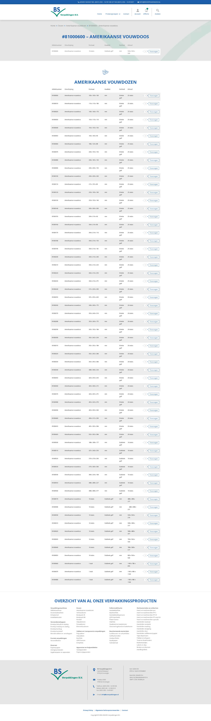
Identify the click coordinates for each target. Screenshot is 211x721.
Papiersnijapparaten (83, 652)
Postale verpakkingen (59, 638)
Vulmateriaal (113, 643)
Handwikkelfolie (114, 610)
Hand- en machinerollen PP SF (147, 615)
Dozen (60, 25)
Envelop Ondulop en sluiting (60, 627)
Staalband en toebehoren (118, 624)
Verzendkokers (56, 641)
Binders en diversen (143, 647)
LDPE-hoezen (80, 640)
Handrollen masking (143, 626)
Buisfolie (79, 638)
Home (99, 14)
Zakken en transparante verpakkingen (90, 631)
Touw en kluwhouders (144, 640)
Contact (126, 14)
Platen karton (113, 620)
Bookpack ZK (80, 615)
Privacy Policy (88, 710)
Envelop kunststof (57, 631)
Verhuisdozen (81, 613)
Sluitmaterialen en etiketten (147, 608)
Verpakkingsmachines (59, 608)
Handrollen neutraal (143, 622)
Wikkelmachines (56, 610)
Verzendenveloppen (58, 622)
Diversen (54, 645)
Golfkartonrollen (115, 636)
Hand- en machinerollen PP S (146, 613)
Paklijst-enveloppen (143, 638)
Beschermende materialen (119, 631)
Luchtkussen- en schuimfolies (119, 633)
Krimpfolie (79, 643)
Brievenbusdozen (82, 626)
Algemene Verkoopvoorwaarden (107, 710)
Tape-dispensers (142, 636)
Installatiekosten (56, 617)
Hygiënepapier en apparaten (60, 652)
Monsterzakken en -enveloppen (61, 633)
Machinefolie (113, 613)
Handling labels (142, 650)
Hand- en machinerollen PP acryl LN (148, 617)
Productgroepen (112, 14)
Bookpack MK (80, 617)
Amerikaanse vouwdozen (76, 25)
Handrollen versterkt (144, 624)
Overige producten (57, 650)
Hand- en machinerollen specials (148, 620)
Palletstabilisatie (115, 608)
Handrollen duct (142, 631)
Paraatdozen (80, 624)
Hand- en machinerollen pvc (146, 610)
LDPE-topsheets (114, 617)
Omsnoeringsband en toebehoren (120, 626)
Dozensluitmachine (57, 613)
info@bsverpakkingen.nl (149, 2)
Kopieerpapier (55, 648)
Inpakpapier (113, 640)
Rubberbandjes (142, 643)
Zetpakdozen (80, 622)
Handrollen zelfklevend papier (147, 633)
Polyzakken (80, 633)
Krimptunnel (55, 615)
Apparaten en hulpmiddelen (86, 647)
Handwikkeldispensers (117, 615)
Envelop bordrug (56, 629)
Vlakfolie (112, 622)
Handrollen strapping (144, 629)
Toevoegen (154, 51)
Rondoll (79, 620)
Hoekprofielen (114, 638)
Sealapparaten (81, 650)
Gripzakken (80, 636)
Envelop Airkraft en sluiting (59, 624)
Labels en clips (142, 645)
